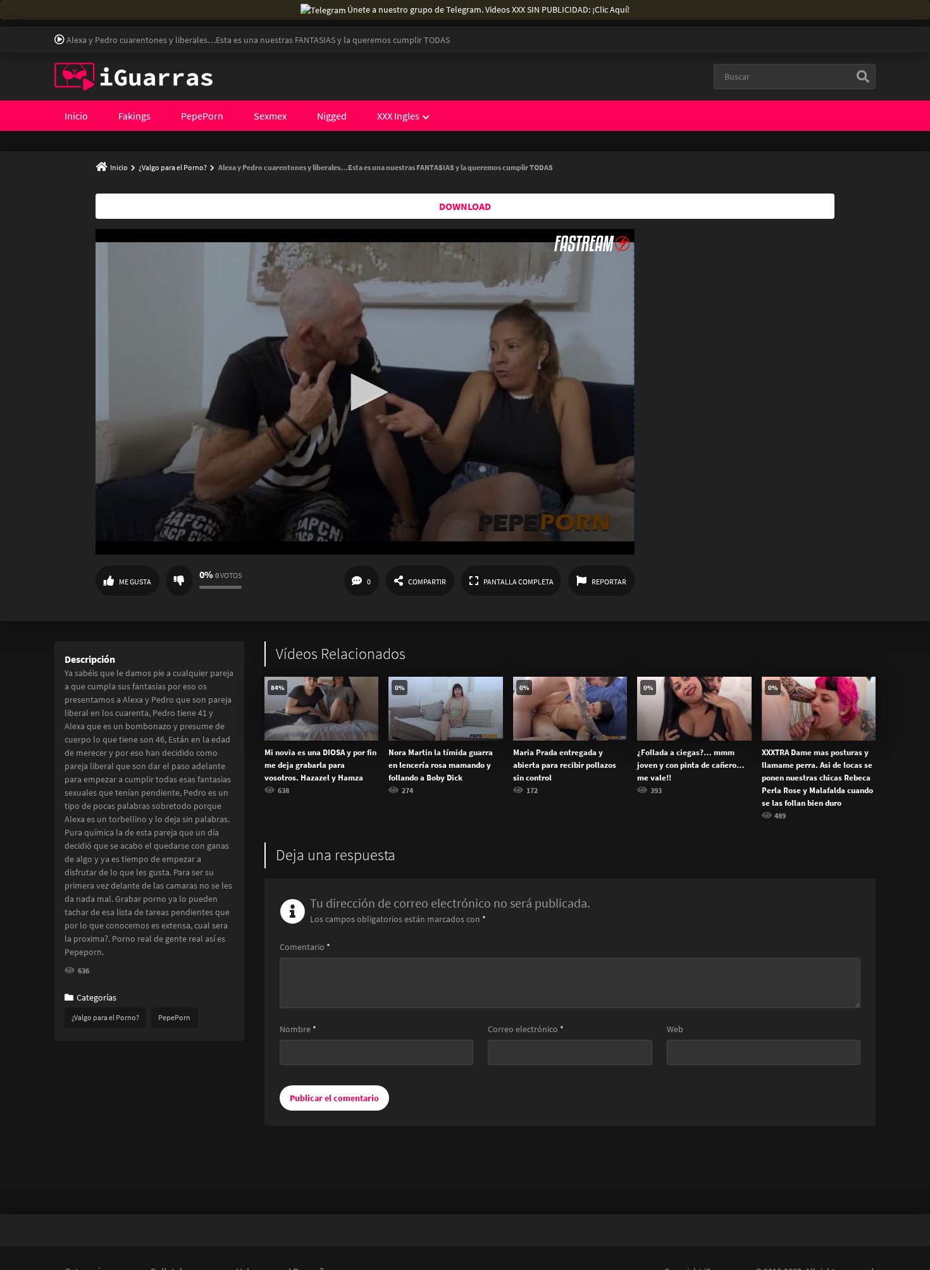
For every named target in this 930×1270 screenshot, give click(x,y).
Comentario (305, 946)
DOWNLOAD (465, 206)
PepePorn (202, 115)
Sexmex (270, 115)
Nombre (298, 1029)
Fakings (134, 115)
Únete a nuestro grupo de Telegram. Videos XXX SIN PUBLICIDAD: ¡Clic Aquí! (488, 9)
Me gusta (135, 581)
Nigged (332, 115)
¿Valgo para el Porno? (173, 167)
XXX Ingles (398, 115)
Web (675, 1029)
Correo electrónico (526, 1029)
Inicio (76, 115)
